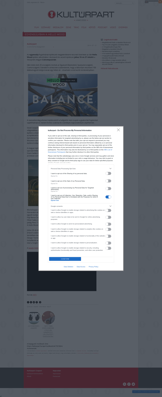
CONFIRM (65, 259)
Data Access (81, 267)
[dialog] (81, 198)
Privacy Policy (93, 267)
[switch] (108, 173)
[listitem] (81, 168)
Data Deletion (68, 267)
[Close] (119, 130)
